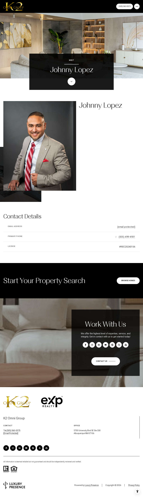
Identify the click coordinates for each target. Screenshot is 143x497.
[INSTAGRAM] (13, 448)
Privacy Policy (134, 485)
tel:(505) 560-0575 (11, 430)
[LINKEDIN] (19, 448)
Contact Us (124, 6)
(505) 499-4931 (127, 236)
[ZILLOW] (46, 448)
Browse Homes (128, 281)
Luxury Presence (92, 485)
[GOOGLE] (33, 448)
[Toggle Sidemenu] (137, 6)
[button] (105, 361)
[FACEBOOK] (6, 448)
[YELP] (39, 448)
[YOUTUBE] (26, 448)
